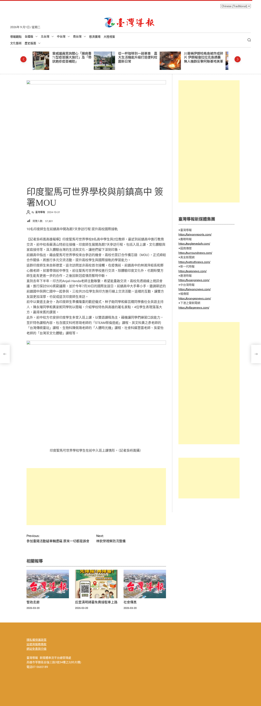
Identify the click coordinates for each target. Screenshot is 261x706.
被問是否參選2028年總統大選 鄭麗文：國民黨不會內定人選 (208, 57)
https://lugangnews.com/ (193, 280)
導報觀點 (16, 36)
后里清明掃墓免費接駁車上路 (96, 602)
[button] (23, 59)
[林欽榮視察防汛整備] (256, 354)
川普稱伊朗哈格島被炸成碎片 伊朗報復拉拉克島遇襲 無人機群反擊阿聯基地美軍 (142, 57)
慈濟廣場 (95, 36)
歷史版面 (30, 43)
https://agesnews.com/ (192, 271)
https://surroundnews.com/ (195, 252)
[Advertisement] (96, 496)
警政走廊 (33, 602)
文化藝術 (16, 43)
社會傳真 (130, 602)
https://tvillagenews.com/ (193, 307)
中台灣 (61, 36)
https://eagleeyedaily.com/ (194, 243)
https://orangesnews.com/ (194, 298)
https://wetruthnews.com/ (194, 262)
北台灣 (45, 36)
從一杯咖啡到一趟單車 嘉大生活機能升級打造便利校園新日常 (76, 57)
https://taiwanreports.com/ (194, 234)
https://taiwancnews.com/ (194, 289)
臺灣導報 (40, 212)
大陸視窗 (109, 36)
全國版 (29, 36)
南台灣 (77, 36)
